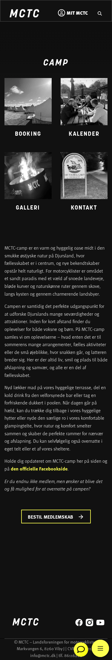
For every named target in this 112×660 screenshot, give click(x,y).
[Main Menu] (100, 648)
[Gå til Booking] (28, 110)
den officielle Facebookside (39, 468)
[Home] (24, 14)
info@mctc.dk (43, 655)
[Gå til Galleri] (28, 184)
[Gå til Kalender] (84, 110)
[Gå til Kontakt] (84, 184)
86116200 (73, 655)
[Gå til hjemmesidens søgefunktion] (100, 12)
